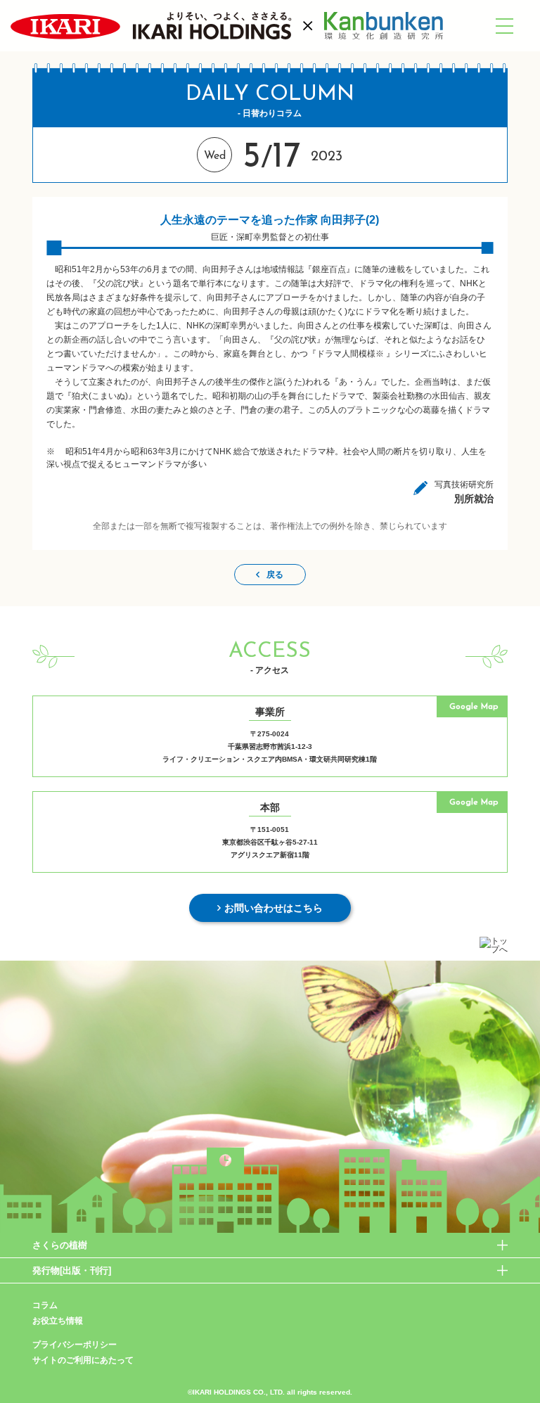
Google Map (473, 707)
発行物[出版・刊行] (71, 1270)
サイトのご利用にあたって (83, 1360)
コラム (45, 1305)
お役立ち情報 (57, 1320)
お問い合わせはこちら (273, 908)
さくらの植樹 (59, 1245)
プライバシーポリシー (74, 1344)
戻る (274, 574)
